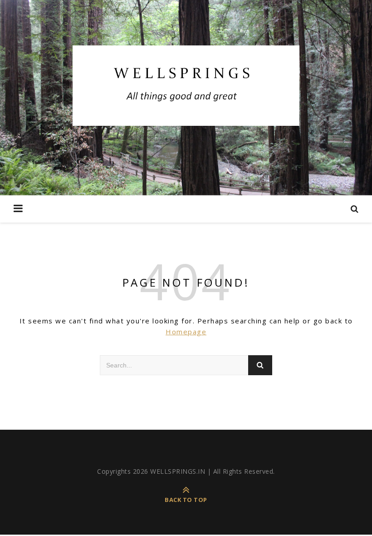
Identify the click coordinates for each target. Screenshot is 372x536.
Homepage (186, 331)
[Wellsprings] (186, 85)
